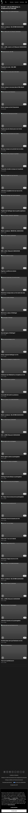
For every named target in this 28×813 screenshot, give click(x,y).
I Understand (14, 810)
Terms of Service (11, 804)
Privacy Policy (7, 798)
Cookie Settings (12, 799)
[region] (14, 801)
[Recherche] (6, 2)
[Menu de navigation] (26, 2)
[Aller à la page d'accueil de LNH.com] (2, 2)
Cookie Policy (15, 798)
